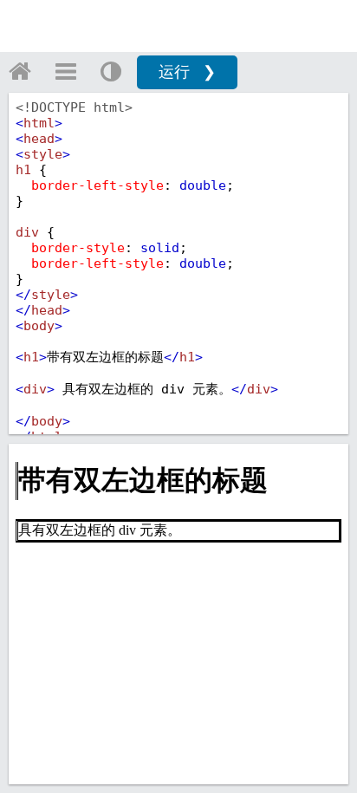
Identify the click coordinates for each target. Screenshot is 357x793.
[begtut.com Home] (20, 71)
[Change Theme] (111, 71)
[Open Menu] (66, 71)
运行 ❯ (187, 72)
